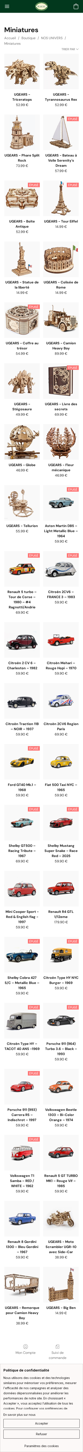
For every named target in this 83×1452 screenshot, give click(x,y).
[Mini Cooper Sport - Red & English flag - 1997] (22, 888)
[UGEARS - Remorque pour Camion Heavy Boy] (22, 1285)
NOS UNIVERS (52, 38)
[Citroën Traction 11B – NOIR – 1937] (22, 701)
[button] (41, 6)
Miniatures (12, 43)
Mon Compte (26, 1352)
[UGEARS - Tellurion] (22, 503)
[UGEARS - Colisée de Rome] (61, 259)
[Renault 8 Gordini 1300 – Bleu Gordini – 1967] (22, 1219)
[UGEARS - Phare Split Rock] (22, 132)
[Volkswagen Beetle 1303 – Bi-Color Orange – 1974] (61, 1086)
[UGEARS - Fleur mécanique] (61, 442)
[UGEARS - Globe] (22, 442)
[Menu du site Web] (7, 6)
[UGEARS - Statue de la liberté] (22, 259)
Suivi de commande (57, 1355)
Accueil (10, 38)
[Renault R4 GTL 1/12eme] (61, 888)
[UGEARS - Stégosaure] (22, 381)
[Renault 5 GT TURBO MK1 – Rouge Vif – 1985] (61, 1153)
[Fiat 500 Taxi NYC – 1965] (61, 762)
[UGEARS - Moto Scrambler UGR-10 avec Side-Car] (61, 1219)
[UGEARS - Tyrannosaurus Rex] (61, 71)
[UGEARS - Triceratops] (22, 71)
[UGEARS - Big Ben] (61, 1285)
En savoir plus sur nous (19, 1414)
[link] (41, 1444)
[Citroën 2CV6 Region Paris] (61, 701)
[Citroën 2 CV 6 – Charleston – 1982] (22, 640)
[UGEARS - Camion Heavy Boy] (61, 320)
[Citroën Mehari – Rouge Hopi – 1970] (61, 640)
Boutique (28, 38)
